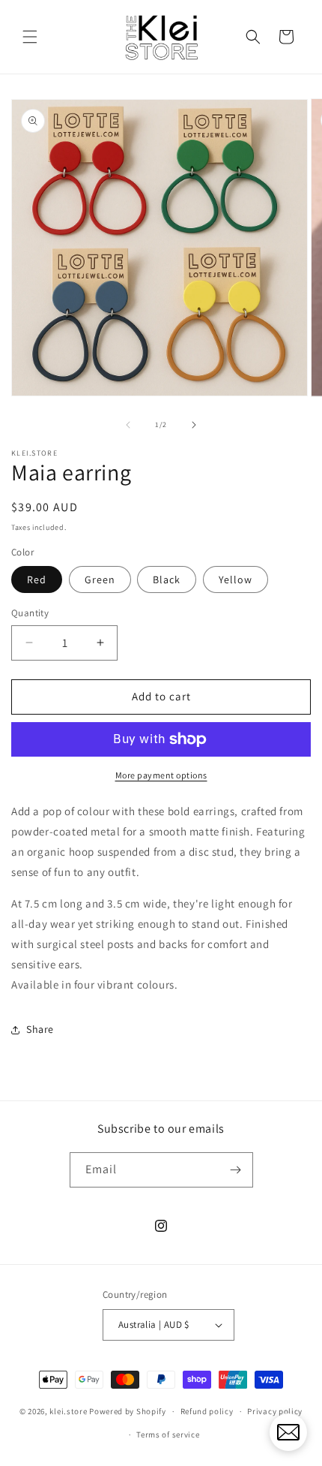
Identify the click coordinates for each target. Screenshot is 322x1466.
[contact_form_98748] (288, 1432)
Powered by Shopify (127, 1411)
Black (166, 579)
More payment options (161, 775)
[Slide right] (193, 424)
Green (100, 579)
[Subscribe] (235, 1170)
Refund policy (207, 1411)
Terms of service (167, 1434)
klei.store (68, 1411)
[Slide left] (128, 424)
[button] (29, 36)
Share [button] (40, 1029)
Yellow (235, 579)
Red (36, 579)
